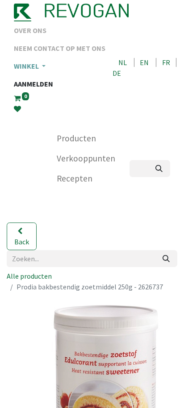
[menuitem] (59, 30)
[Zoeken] (159, 168)
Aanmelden (33, 83)
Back (21, 241)
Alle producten (29, 276)
